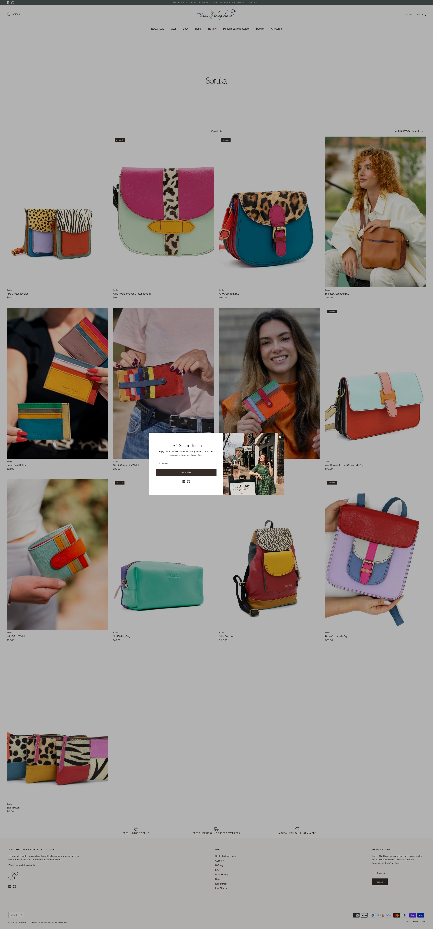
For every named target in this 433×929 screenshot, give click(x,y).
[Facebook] (184, 481)
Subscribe (186, 472)
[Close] (280, 437)
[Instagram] (188, 481)
